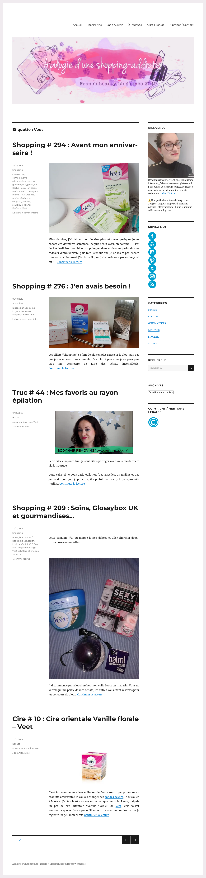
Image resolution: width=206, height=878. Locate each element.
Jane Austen (115, 24)
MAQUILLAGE (19, 191)
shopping (17, 201)
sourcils (16, 204)
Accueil (77, 24)
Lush (15, 544)
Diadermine (28, 308)
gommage (18, 184)
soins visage (29, 547)
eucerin (31, 181)
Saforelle (25, 198)
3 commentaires (20, 752)
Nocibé (25, 314)
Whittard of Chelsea (28, 551)
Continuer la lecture (69, 262)
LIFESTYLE (153, 330)
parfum (16, 198)
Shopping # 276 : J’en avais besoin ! (71, 286)
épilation (22, 422)
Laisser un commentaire (25, 212)
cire (22, 174)
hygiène (29, 184)
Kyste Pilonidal (155, 24)
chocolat (29, 540)
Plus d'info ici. (169, 193)
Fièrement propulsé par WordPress (68, 864)
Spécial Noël (95, 24)
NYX (22, 194)
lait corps (31, 188)
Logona (16, 311)
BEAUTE (152, 309)
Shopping (17, 170)
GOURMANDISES (157, 323)
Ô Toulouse (135, 24)
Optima (30, 194)
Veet (24, 208)
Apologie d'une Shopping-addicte (29, 864)
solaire (26, 201)
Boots (15, 537)
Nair (30, 422)
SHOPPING (153, 336)
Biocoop (16, 308)
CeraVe (16, 174)
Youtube (16, 554)
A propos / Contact (182, 24)
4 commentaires (21, 558)
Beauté (16, 417)
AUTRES (152, 343)
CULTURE (153, 316)
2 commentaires (20, 426)
